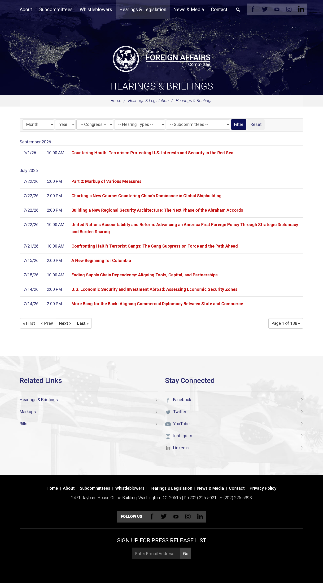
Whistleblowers (96, 9)
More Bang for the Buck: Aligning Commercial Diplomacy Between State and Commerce (157, 303)
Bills (23, 423)
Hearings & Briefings (161, 86)
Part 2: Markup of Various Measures (106, 181)
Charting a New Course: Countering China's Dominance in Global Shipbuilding (146, 195)
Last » (83, 323)
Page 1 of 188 (284, 323)
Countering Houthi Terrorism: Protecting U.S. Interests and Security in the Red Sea (152, 152)
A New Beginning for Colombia (101, 260)
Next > (65, 323)
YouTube (277, 9)
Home (115, 100)
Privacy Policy (263, 488)
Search (238, 9)
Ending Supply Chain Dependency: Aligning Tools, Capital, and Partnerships (144, 274)
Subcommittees (56, 9)
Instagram (289, 9)
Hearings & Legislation (142, 9)
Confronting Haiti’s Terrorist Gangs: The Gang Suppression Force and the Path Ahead (154, 246)
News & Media (188, 9)
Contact (219, 9)
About (26, 9)
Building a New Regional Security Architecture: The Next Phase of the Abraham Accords (157, 210)
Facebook (253, 9)
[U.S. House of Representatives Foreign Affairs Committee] (161, 58)
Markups (28, 411)
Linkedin (301, 9)
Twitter (265, 9)
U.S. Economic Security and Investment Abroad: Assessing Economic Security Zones (154, 289)
